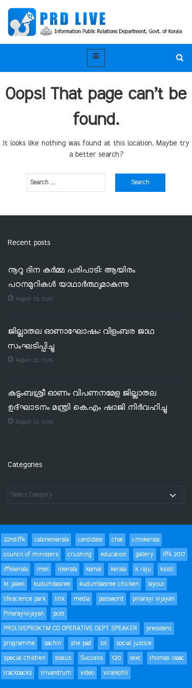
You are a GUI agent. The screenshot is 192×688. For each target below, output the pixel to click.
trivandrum (56, 673)
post (59, 614)
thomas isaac (167, 658)
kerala (118, 569)
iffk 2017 (174, 554)
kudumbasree (52, 584)
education (113, 554)
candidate (90, 540)
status (63, 658)
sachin (52, 643)
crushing (80, 554)
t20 (116, 658)
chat (117, 540)
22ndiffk (14, 540)
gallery (145, 554)
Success (91, 658)
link (60, 599)
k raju (143, 569)
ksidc (167, 569)
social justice (134, 643)
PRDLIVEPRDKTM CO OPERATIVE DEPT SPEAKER (70, 628)
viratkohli (115, 673)
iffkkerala (16, 569)
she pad (81, 643)
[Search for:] (66, 183)
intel (43, 569)
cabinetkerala (51, 540)
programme (19, 643)
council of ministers (31, 554)
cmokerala (145, 540)
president (159, 628)
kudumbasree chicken (109, 584)
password (111, 599)
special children (25, 658)
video (87, 673)
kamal (93, 569)
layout (156, 584)
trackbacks (18, 673)
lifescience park (25, 599)
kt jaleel (14, 584)
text (135, 658)
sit (103, 643)
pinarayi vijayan (154, 599)
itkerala (67, 569)
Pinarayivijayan (24, 614)
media (82, 599)
